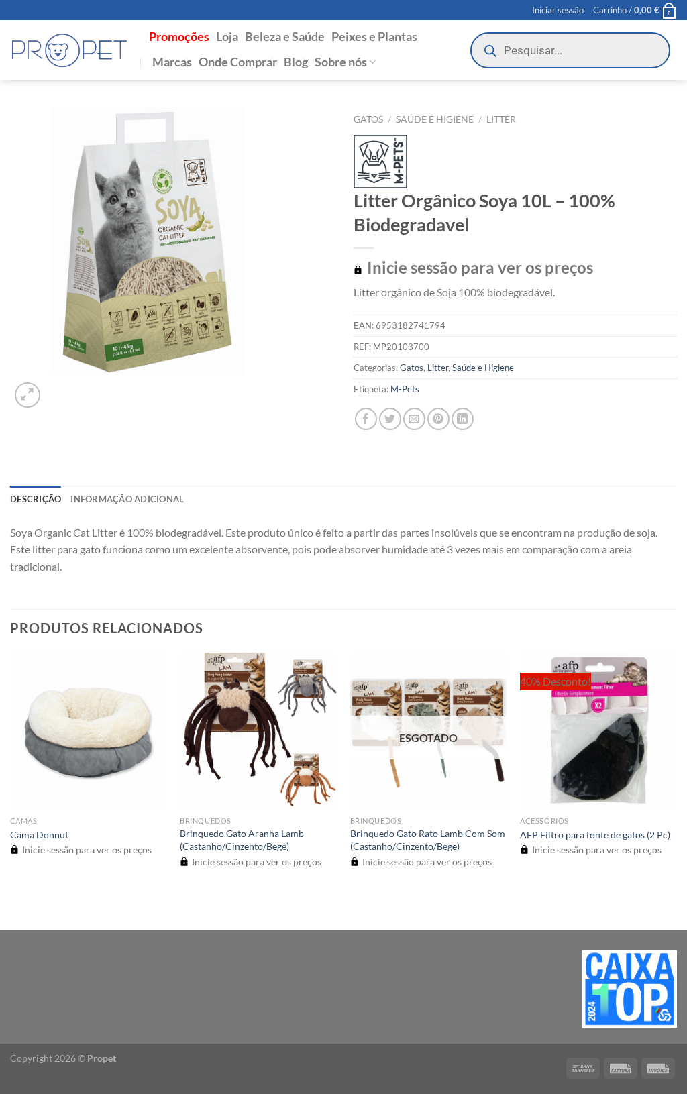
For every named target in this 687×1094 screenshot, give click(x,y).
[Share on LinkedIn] (463, 419)
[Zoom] (28, 395)
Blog (296, 62)
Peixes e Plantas (374, 37)
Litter (501, 119)
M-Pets (404, 389)
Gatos (368, 119)
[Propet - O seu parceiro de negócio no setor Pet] (69, 50)
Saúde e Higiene (435, 119)
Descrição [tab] (35, 499)
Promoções (179, 37)
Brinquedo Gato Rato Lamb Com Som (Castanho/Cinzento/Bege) (427, 840)
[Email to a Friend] (414, 419)
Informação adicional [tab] (127, 499)
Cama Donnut (39, 834)
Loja (227, 37)
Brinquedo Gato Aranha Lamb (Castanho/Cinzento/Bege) (242, 840)
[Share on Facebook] (366, 419)
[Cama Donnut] (88, 731)
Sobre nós (341, 62)
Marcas (172, 62)
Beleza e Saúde (285, 37)
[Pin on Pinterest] (438, 419)
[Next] (60, 388)
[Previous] (16, 906)
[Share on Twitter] (390, 419)
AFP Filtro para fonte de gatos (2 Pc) (595, 834)
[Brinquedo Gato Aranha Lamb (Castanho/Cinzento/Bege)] (258, 731)
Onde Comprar (238, 62)
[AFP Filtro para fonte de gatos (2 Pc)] (598, 731)
